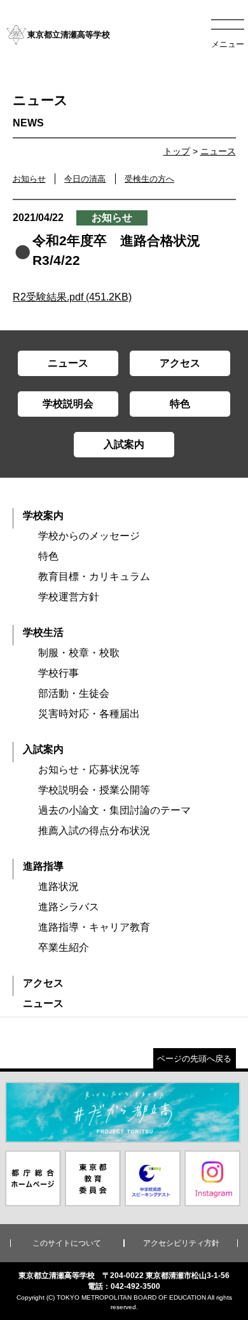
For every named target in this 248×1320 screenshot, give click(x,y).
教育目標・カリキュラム (94, 576)
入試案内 (43, 749)
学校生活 (43, 632)
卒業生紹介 (63, 947)
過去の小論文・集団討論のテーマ (114, 810)
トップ (176, 151)
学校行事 (58, 673)
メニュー (227, 44)
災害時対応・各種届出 (89, 713)
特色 (48, 556)
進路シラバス (68, 906)
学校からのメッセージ (89, 535)
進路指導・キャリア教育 (94, 927)
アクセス (43, 983)
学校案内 (43, 515)
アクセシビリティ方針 (181, 1243)
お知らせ (29, 179)
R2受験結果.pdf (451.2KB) (72, 297)
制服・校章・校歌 (79, 652)
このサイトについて (66, 1243)
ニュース (218, 151)
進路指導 (43, 866)
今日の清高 (85, 179)
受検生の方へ (149, 179)
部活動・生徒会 (73, 693)
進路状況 (58, 886)
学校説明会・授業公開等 (94, 790)
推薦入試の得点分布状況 (94, 830)
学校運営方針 (68, 596)
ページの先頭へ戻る (194, 1058)
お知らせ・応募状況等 (89, 769)
